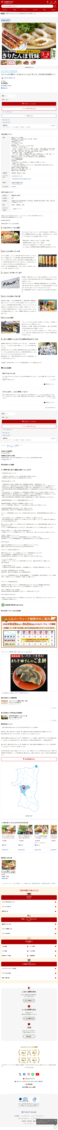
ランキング (24, 9)
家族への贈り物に (6, 977)
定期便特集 (32, 955)
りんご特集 (4, 951)
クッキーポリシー (35, 1118)
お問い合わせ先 (6, 122)
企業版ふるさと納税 (29, 1087)
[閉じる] (55, 1120)
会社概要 (17, 1116)
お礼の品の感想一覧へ (50, 407)
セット (16, 446)
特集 (44, 9)
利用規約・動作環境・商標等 (29, 1121)
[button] (55, 6)
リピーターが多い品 (6, 906)
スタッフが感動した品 (7, 928)
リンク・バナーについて (37, 1116)
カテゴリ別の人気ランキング (8, 902)
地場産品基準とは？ (7, 459)
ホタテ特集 (32, 951)
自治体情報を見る (30, 759)
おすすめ (35, 9)
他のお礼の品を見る (17, 184)
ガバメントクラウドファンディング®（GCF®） (30, 1081)
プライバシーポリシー (23, 1118)
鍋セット (9, 445)
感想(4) (5, 845)
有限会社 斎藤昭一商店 (9, 78)
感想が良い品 (5, 911)
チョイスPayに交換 (6, 973)
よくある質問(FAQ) (29, 1018)
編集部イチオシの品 (6, 924)
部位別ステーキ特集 (6, 955)
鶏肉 (11, 446)
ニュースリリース (25, 1116)
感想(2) (21, 845)
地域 (15, 9)
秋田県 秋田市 (5, 878)
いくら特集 (32, 946)
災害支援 (29, 1084)
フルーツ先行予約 (6, 933)
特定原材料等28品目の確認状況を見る (21, 179)
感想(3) (38, 845)
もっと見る (53, 708)
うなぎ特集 (4, 946)
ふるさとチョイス (30, 1078)
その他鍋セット (18, 445)
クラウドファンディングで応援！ (9, 968)
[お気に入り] (55, 1127)
